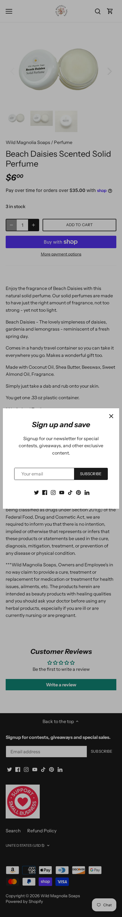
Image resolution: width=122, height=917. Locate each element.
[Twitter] (36, 492)
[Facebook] (44, 492)
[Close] (111, 416)
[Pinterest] (78, 492)
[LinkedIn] (87, 492)
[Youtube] (61, 492)
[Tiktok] (70, 492)
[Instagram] (53, 492)
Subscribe (91, 473)
